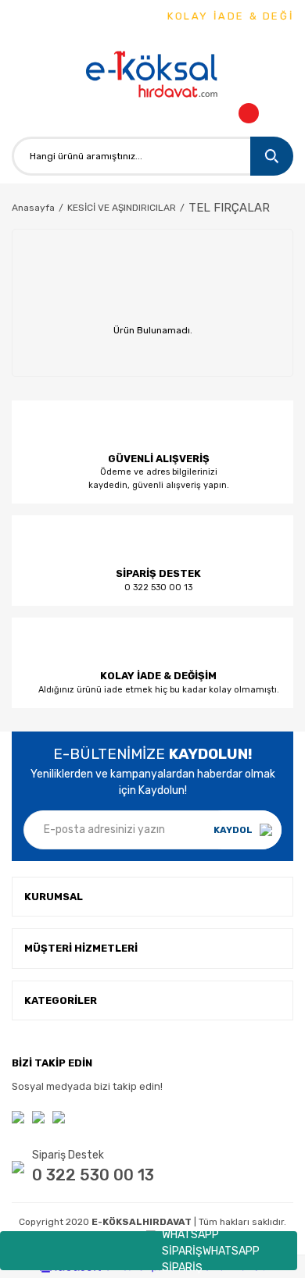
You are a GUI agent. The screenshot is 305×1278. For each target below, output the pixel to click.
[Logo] (152, 75)
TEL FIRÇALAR (229, 208)
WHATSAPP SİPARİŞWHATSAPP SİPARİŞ (211, 1250)
